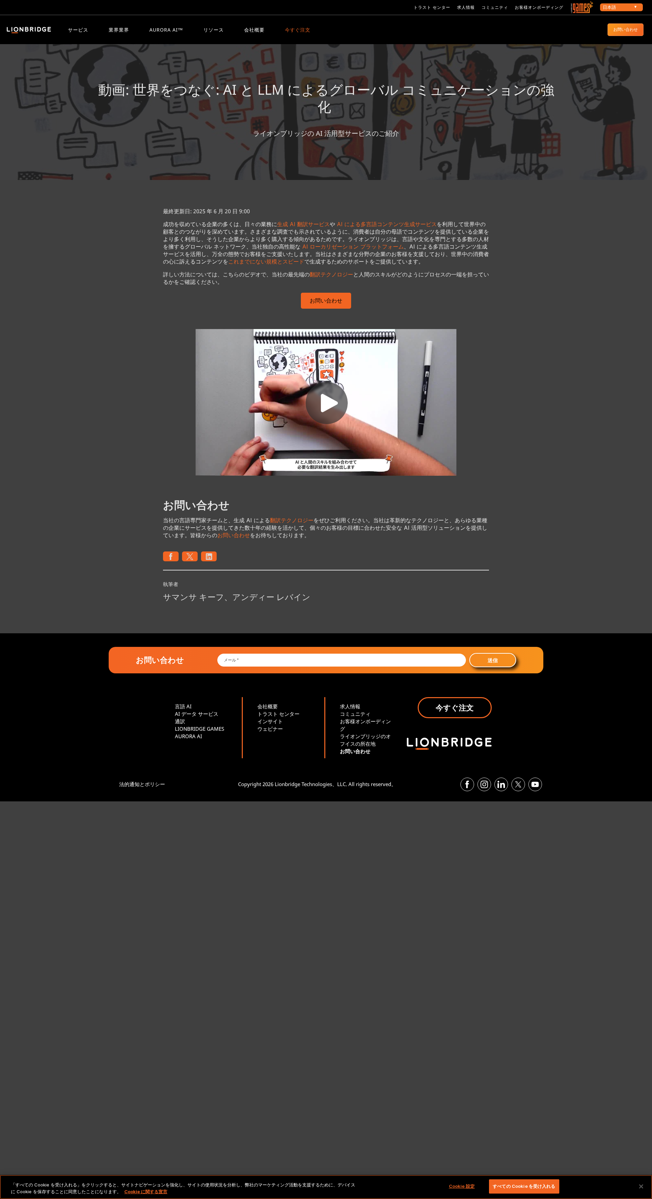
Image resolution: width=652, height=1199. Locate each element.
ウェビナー (270, 728)
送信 (493, 660)
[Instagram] (484, 784)
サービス (78, 29)
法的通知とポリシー (142, 784)
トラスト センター (432, 7)
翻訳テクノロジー (331, 274)
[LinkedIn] (501, 784)
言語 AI (183, 706)
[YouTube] (535, 784)
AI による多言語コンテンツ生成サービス (387, 224)
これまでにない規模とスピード (266, 261)
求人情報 (466, 7)
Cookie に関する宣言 (145, 1191)
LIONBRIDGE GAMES (199, 728)
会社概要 (254, 29)
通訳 (180, 721)
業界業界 (119, 29)
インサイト (270, 721)
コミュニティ (495, 7)
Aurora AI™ (166, 29)
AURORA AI (188, 736)
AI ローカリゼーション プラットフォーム (353, 246)
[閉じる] (641, 1186)
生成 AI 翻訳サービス (303, 224)
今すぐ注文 (297, 29)
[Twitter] (518, 784)
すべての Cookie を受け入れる (524, 1186)
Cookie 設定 (462, 1186)
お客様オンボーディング (539, 7)
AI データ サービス (196, 713)
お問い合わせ (625, 29)
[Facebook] (467, 784)
